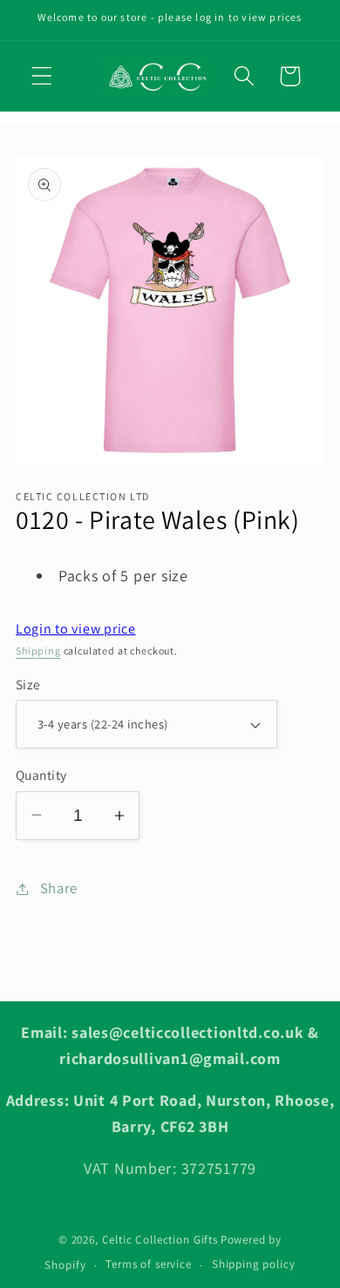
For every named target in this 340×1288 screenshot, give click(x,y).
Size (28, 684)
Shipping (38, 650)
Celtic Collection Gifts (160, 1239)
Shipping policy (254, 1264)
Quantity (41, 774)
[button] (42, 76)
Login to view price (76, 629)
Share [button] (59, 888)
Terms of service (148, 1264)
